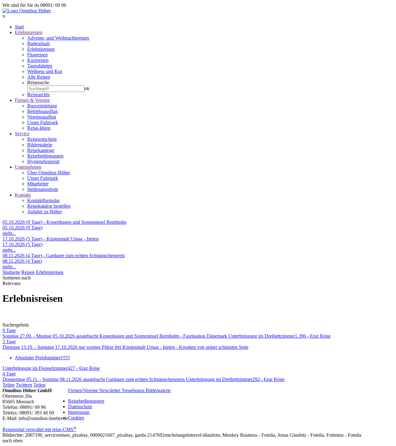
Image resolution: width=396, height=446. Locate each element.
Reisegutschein (42, 139)
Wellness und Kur (44, 71)
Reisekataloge (40, 150)
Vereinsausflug (41, 116)
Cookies (76, 417)
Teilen (8, 385)
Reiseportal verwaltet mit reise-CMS (39, 429)
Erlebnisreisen (28, 32)
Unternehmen (28, 167)
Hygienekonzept (43, 161)
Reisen (28, 272)
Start (19, 26)
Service (22, 133)
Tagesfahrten (39, 65)
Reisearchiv (38, 94)
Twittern (24, 385)
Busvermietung (42, 105)
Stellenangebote (42, 189)
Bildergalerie (39, 144)
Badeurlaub (38, 43)
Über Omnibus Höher (48, 172)
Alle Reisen (38, 77)
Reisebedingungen (45, 155)
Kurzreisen (38, 60)
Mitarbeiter (38, 183)
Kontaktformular (43, 200)
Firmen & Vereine (32, 100)
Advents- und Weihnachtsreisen (58, 38)
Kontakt (23, 194)
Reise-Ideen (38, 128)
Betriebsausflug (42, 111)
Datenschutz (80, 406)
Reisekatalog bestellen (49, 206)
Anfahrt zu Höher (44, 211)
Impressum (78, 412)
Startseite (11, 272)
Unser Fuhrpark (42, 122)
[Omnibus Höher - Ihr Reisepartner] (26, 10)
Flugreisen (37, 54)
